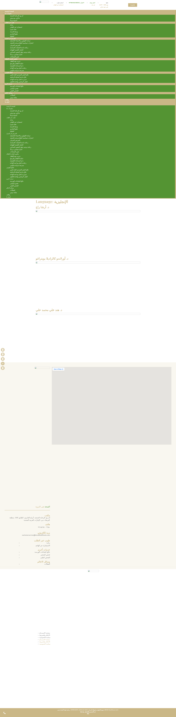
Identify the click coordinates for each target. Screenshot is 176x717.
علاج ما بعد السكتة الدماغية (18, 77)
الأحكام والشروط (44, 635)
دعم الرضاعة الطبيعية (16, 66)
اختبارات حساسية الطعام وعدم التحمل (21, 43)
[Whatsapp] (3, 368)
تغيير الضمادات (14, 57)
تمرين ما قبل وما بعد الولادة (18, 79)
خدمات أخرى (8, 84)
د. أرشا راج (42, 207)
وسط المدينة (14, 32)
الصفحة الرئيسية (9, 11)
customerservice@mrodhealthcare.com (36, 535)
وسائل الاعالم (8, 93)
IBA (88, 714)
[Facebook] (3, 350)
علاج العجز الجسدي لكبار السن (19, 75)
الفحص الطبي (14, 91)
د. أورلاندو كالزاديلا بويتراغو (52, 258)
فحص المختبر (14, 88)
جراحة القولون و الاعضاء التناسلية (20, 41)
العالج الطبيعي (9, 72)
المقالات (12, 95)
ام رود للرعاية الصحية (16, 16)
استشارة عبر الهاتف (16, 27)
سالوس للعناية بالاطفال (11, 59)
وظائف (7, 100)
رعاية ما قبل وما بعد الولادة (18, 68)
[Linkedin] (3, 359)
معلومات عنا (8, 13)
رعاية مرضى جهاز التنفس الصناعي (20, 52)
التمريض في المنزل (10, 38)
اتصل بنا (7, 102)
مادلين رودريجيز (15, 18)
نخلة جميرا (13, 29)
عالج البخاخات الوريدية (17, 86)
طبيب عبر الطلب (9, 22)
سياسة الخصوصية (44, 637)
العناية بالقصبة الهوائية (16, 50)
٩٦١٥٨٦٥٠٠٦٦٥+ (44, 527)
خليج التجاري (14, 34)
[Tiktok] (3, 363)
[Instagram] (3, 354)
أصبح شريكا (13, 20)
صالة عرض (13, 97)
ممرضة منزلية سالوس (17, 70)
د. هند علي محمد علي (49, 310)
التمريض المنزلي (15, 45)
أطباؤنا (12, 36)
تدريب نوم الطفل (15, 61)
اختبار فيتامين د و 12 (16, 54)
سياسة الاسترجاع (44, 633)
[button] (88, 104)
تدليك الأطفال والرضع (16, 63)
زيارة (11, 25)
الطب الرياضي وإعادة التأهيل (18, 82)
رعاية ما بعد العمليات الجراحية (19, 47)
